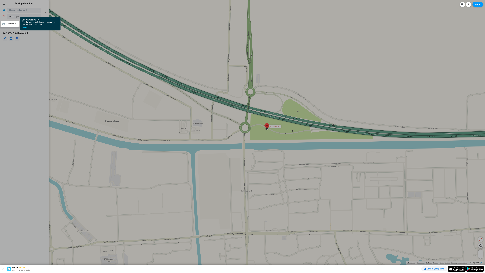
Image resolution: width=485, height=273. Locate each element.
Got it (24, 28)
